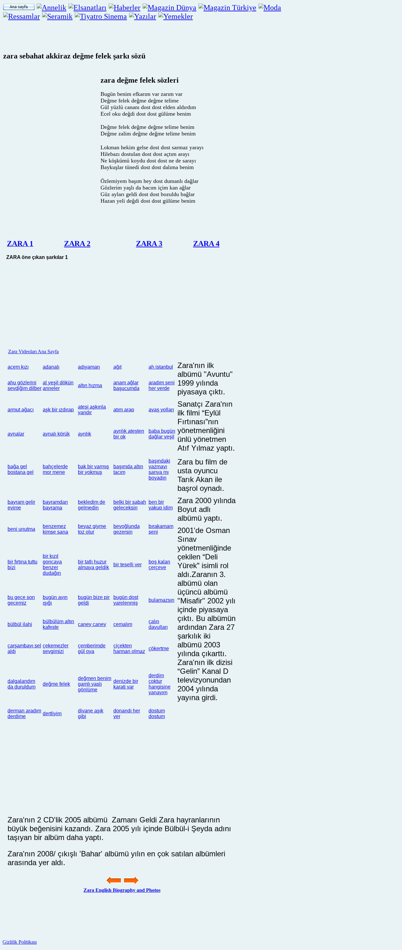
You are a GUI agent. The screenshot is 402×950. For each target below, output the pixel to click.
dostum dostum (157, 713)
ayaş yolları (161, 409)
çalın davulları (158, 624)
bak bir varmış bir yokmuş (93, 469)
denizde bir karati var (125, 683)
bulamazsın (161, 600)
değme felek (56, 684)
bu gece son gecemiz (21, 600)
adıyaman (89, 367)
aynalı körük (56, 434)
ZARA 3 (149, 243)
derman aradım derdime (24, 713)
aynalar (16, 434)
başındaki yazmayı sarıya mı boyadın (159, 469)
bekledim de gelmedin (91, 504)
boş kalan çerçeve (159, 564)
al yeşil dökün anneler (58, 385)
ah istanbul (161, 367)
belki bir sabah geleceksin (129, 504)
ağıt (117, 367)
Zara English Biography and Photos (122, 890)
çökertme (159, 648)
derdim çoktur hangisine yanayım (160, 684)
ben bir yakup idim (161, 504)
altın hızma (90, 385)
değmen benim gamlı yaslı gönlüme (94, 684)
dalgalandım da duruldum (21, 683)
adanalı (51, 367)
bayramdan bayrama (55, 504)
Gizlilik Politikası (20, 942)
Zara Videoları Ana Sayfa (33, 351)
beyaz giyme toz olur (92, 529)
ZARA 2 (77, 243)
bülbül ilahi (20, 624)
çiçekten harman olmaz (129, 648)
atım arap (123, 409)
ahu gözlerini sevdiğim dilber (24, 385)
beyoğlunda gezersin (126, 529)
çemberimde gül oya (92, 648)
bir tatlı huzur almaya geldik (93, 564)
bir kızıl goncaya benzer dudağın (52, 564)
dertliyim (52, 713)
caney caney (92, 624)
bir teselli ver (127, 564)
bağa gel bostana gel (21, 469)
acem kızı (18, 367)
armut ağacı (21, 409)
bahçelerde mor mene (55, 469)
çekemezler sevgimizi (55, 648)
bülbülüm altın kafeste (58, 624)
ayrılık (84, 434)
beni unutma (21, 529)
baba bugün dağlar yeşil (162, 433)
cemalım (122, 624)
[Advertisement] (253, 110)
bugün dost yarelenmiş (125, 600)
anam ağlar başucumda (126, 385)
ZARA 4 (206, 243)
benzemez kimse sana (55, 529)
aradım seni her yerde (162, 385)
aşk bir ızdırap (58, 409)
